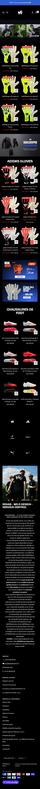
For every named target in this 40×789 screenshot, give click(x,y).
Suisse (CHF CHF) (9, 758)
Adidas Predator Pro (29, 217)
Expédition (5, 710)
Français (20, 758)
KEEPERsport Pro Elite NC (10, 96)
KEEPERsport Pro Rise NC (30, 66)
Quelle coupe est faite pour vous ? (13, 732)
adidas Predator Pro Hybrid (10, 186)
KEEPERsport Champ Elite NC (10, 67)
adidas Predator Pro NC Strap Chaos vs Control (10, 249)
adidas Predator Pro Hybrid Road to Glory (10, 218)
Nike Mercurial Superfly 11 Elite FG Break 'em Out (10, 370)
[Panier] (36, 12)
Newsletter (6, 745)
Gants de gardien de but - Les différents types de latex (18, 740)
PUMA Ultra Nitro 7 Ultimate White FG (30, 400)
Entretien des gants (8, 735)
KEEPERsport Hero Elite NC (29, 125)
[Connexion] (32, 12)
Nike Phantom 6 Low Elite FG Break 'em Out (10, 400)
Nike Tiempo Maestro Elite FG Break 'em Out (10, 339)
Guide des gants (7, 724)
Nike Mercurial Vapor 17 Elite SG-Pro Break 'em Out (30, 370)
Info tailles (5, 721)
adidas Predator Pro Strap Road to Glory (29, 249)
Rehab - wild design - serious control (17, 506)
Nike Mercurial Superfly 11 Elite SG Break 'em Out (29, 339)
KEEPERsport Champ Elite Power (10, 126)
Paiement (5, 706)
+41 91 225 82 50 (10, 660)
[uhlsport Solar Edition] (20, 31)
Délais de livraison (8, 713)
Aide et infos (6, 702)
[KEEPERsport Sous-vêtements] (20, 145)
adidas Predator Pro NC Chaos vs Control (29, 188)
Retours (5, 717)
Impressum (6, 749)
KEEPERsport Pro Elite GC (30, 96)
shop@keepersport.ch (12, 663)
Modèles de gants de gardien (11, 728)
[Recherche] (7, 12)
